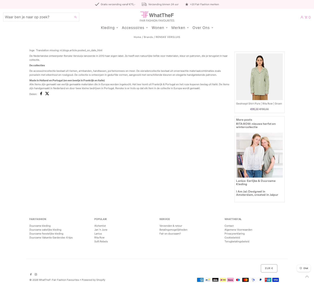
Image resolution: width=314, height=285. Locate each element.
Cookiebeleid (232, 237)
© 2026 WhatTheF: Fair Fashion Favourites (54, 279)
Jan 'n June (100, 229)
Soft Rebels (101, 241)
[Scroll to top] (307, 276)
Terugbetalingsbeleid (237, 241)
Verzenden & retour (170, 225)
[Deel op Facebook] (41, 94)
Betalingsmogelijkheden (173, 229)
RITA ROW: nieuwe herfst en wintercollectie (256, 125)
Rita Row (99, 237)
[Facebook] (30, 274)
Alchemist (100, 225)
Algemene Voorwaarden (238, 229)
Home (137, 37)
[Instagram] (35, 274)
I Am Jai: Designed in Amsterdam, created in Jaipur (257, 193)
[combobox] (37, 17)
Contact (229, 225)
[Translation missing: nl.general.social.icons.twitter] (47, 94)
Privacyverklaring (235, 233)
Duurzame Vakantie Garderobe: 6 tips (51, 237)
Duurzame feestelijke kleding (46, 233)
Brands (148, 37)
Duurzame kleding (40, 225)
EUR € (269, 268)
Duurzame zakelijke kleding (45, 229)
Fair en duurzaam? (170, 233)
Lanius (98, 233)
